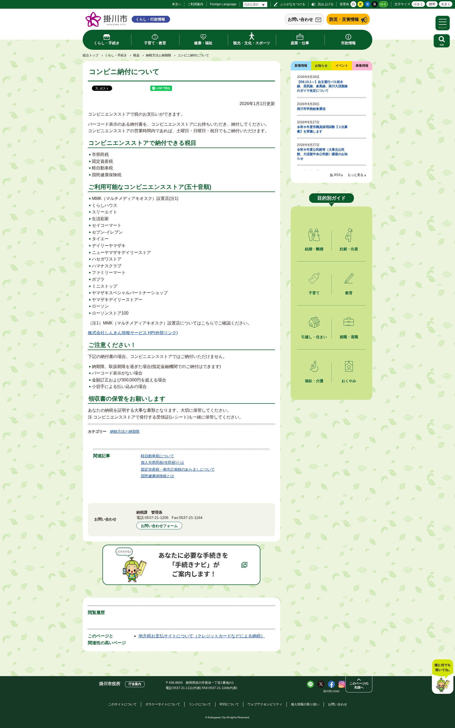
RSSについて (229, 704)
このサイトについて (122, 704)
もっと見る (355, 175)
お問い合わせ (300, 19)
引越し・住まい (314, 337)
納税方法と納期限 (158, 55)
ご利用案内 (195, 4)
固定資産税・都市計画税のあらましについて (178, 469)
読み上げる (326, 4)
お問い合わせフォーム (159, 526)
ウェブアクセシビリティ (265, 704)
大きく (446, 4)
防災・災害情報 (344, 19)
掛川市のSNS (331, 691)
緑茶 (383, 4)
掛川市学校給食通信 (311, 109)
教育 (349, 293)
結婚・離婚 (314, 249)
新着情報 (301, 65)
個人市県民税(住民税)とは (162, 462)
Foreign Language (223, 4)
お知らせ (321, 65)
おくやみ (349, 381)
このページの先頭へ (358, 685)
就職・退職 (349, 337)
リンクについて (200, 704)
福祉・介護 (314, 381)
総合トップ (90, 55)
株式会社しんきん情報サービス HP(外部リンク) (133, 333)
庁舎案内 (134, 684)
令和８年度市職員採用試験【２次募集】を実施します (322, 129)
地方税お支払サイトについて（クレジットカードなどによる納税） (202, 636)
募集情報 (362, 65)
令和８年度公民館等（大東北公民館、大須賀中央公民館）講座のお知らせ (322, 154)
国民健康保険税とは (157, 476)
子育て (314, 293)
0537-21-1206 (157, 517)
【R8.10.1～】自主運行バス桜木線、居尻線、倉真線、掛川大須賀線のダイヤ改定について (322, 86)
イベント (341, 65)
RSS (337, 175)
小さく (418, 4)
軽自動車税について (157, 456)
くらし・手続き (116, 55)
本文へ (176, 4)
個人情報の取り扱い (305, 704)
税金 (136, 55)
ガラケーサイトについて (162, 704)
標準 (432, 4)
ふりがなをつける (292, 4)
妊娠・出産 (349, 249)
